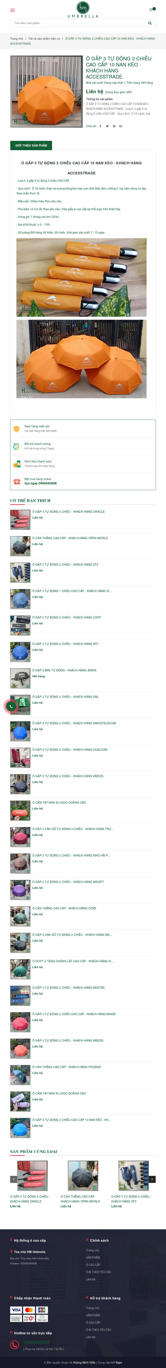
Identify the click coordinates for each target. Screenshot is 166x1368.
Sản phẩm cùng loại (33, 1151)
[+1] (121, 126)
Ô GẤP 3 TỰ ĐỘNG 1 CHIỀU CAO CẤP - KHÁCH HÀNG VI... (72, 591)
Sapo (119, 1362)
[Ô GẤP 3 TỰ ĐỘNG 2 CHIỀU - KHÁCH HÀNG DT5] (133, 1176)
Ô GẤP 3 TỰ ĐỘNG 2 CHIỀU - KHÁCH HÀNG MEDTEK (68, 988)
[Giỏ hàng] (151, 9)
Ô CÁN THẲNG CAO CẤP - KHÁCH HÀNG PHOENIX (66, 1067)
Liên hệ (90, 1279)
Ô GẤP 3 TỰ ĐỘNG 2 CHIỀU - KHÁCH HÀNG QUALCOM (69, 750)
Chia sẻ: (91, 126)
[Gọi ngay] (11, 706)
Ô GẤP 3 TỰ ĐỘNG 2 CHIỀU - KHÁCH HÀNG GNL (65, 697)
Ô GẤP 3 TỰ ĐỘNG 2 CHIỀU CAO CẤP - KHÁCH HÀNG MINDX (74, 1014)
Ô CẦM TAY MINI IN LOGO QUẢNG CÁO (59, 802)
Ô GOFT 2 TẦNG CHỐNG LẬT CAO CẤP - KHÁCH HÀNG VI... (73, 961)
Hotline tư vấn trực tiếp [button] (33, 1333)
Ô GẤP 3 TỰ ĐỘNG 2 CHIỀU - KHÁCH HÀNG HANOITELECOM (74, 723)
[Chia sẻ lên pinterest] (114, 126)
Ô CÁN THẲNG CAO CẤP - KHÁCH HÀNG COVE (64, 908)
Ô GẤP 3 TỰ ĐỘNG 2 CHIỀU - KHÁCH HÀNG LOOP (66, 617)
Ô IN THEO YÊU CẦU (98, 1272)
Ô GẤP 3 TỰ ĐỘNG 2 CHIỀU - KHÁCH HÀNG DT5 (65, 564)
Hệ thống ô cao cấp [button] (30, 1240)
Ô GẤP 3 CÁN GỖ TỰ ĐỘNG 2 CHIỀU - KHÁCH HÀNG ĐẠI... (72, 935)
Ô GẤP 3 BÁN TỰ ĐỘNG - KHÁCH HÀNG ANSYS (64, 670)
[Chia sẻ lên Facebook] (100, 126)
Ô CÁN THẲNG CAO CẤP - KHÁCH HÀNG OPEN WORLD (70, 538)
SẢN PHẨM (93, 1257)
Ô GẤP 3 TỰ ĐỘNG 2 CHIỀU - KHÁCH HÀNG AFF (65, 644)
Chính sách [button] (99, 1240)
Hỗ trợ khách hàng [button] (105, 1298)
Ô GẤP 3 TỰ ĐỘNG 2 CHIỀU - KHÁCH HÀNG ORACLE (68, 512)
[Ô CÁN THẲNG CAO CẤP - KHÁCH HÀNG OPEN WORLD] (83, 1176)
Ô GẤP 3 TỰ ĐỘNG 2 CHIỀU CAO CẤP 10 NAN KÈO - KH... (71, 1120)
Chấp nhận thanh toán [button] (32, 1298)
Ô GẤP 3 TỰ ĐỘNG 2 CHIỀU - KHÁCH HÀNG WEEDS (67, 776)
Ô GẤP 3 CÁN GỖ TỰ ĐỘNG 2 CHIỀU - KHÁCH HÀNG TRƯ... (73, 829)
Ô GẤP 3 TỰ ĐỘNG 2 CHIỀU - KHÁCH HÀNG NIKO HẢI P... (71, 855)
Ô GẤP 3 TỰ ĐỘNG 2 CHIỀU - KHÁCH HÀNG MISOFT (68, 882)
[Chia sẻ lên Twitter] (107, 126)
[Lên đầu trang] (157, 1356)
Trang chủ (92, 1250)
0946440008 (47, 483)
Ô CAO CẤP (93, 1264)
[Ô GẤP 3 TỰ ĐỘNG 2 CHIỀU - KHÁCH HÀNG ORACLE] (32, 1176)
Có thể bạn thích (30, 500)
